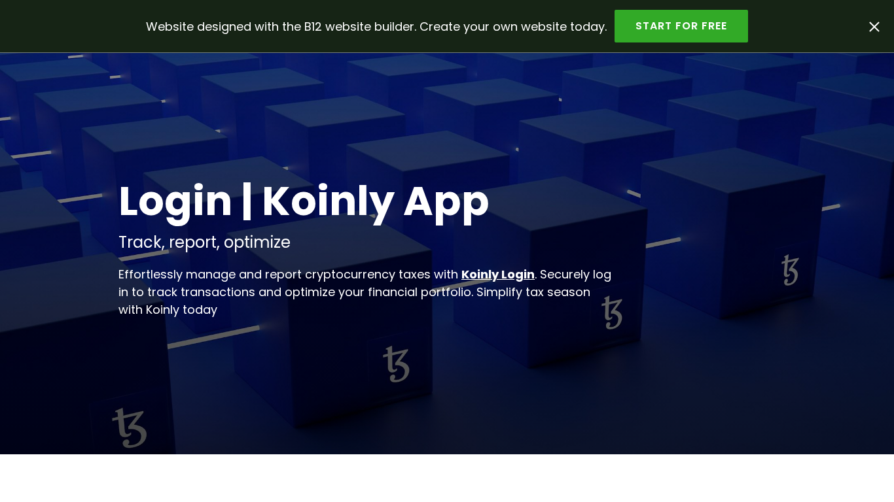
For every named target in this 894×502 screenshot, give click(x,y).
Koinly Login (498, 274)
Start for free (681, 25)
